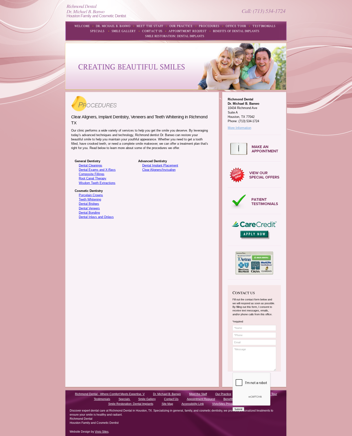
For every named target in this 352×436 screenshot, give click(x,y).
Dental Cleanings (90, 165)
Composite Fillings (91, 174)
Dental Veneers (89, 208)
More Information (239, 128)
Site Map (167, 404)
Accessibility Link (193, 404)
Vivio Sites (101, 431)
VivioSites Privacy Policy (228, 404)
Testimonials (102, 399)
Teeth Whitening (90, 199)
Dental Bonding (89, 212)
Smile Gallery (147, 399)
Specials (125, 399)
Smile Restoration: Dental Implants (130, 404)
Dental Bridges (89, 204)
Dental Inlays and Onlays (96, 217)
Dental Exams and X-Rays (97, 170)
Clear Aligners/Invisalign (159, 170)
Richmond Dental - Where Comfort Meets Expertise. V (110, 394)
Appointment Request (201, 399)
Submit (238, 409)
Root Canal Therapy (92, 178)
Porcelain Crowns (91, 195)
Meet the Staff (198, 394)
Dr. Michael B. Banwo (167, 394)
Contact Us (171, 399)
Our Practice (223, 394)
